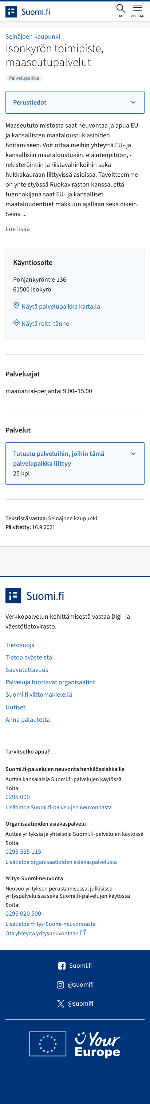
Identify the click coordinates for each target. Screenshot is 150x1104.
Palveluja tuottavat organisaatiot (50, 682)
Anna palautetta (27, 719)
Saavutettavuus (26, 669)
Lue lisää (17, 229)
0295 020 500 (23, 913)
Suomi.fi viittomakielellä (38, 694)
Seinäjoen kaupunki (32, 36)
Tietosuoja (20, 645)
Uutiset (15, 707)
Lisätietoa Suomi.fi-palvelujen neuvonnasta (58, 807)
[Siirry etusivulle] (34, 11)
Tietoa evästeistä (28, 657)
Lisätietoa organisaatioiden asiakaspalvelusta (61, 862)
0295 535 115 (23, 851)
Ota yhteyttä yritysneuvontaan (54, 933)
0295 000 (17, 797)
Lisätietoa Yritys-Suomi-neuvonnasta (50, 924)
